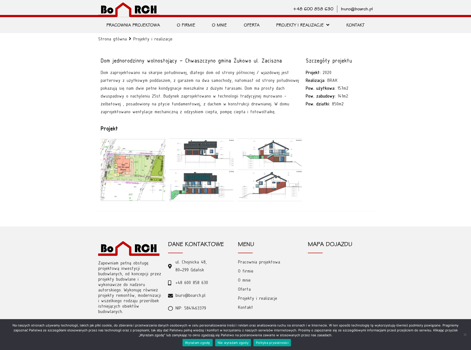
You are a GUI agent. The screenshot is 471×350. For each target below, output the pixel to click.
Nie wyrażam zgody (233, 343)
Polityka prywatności (272, 343)
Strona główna (112, 39)
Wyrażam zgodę (197, 343)
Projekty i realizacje (152, 39)
